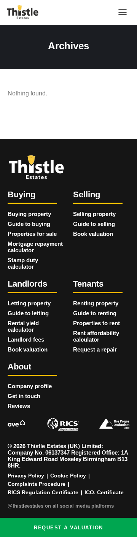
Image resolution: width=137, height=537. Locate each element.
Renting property (95, 303)
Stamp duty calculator (23, 263)
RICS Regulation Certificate (43, 492)
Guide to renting (94, 313)
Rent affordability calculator (96, 336)
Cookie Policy (68, 475)
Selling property (94, 214)
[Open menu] (122, 12)
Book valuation (93, 234)
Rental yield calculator (23, 326)
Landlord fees (26, 339)
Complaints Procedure (36, 484)
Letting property (29, 303)
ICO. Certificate (104, 492)
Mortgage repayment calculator (35, 246)
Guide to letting (28, 313)
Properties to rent (96, 323)
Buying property (29, 214)
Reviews (19, 406)
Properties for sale (32, 234)
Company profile (30, 386)
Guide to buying (29, 224)
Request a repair (95, 349)
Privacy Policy (26, 475)
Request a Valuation (68, 528)
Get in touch (24, 396)
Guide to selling (94, 224)
